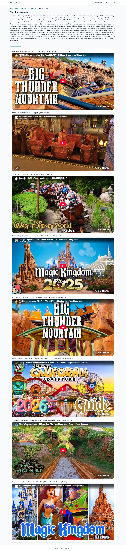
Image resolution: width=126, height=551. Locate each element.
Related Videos (16, 45)
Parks (11, 8)
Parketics (13, 2)
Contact (107, 2)
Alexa (113, 2)
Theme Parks (99, 2)
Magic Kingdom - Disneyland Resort (25, 8)
